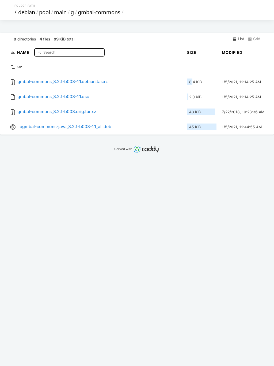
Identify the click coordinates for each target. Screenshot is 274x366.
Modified (232, 52)
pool (44, 12)
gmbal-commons (99, 12)
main (60, 12)
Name (24, 52)
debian (26, 12)
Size (191, 52)
